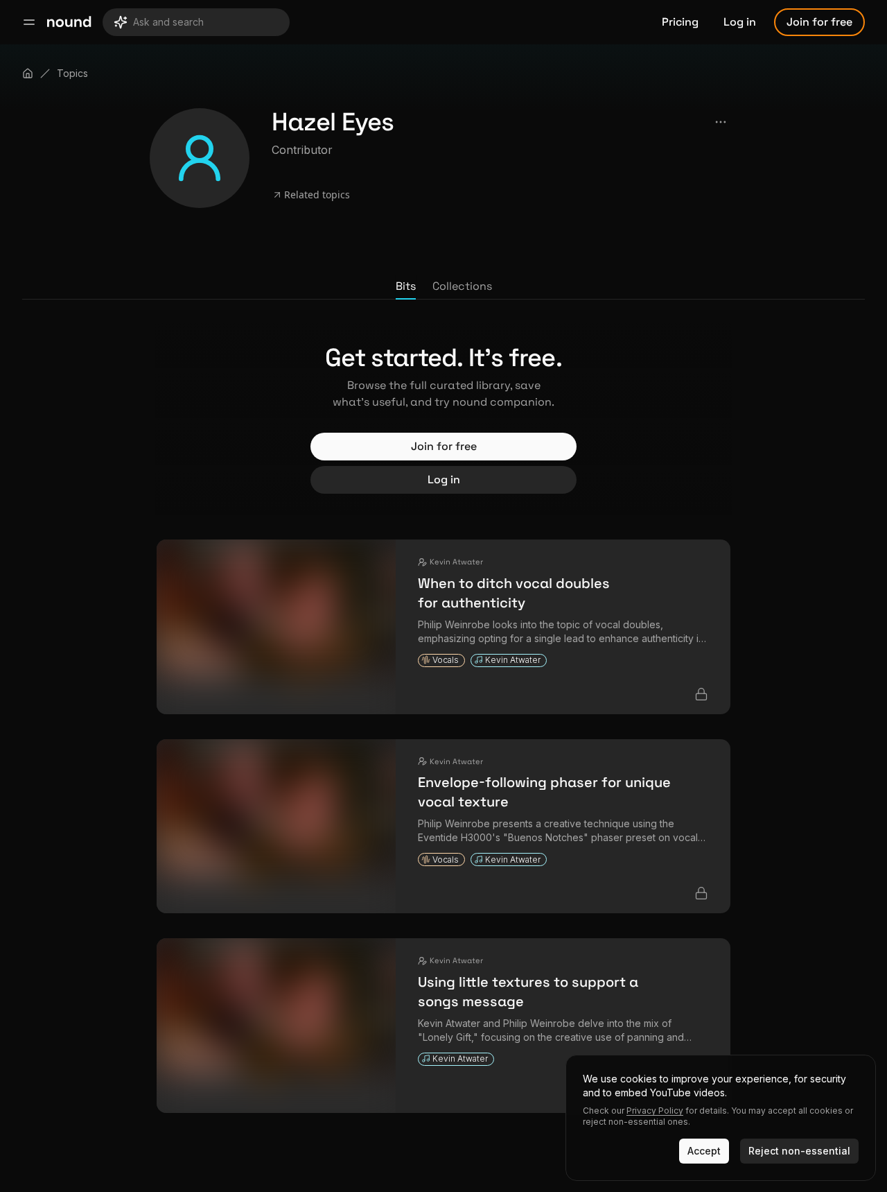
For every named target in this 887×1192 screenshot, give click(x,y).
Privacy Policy (654, 1110)
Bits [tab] (406, 286)
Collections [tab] (462, 286)
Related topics (317, 194)
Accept (704, 1151)
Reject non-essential (799, 1151)
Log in (739, 22)
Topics (72, 73)
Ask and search (168, 22)
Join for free (819, 22)
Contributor (302, 150)
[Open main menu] (29, 22)
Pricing (680, 22)
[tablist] (443, 287)
